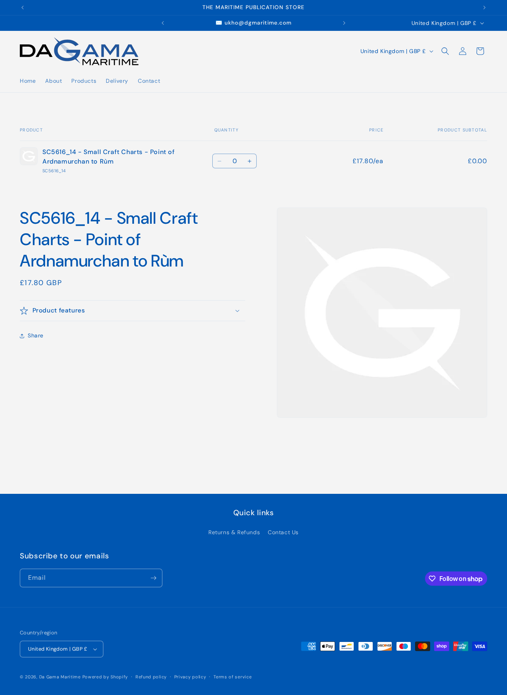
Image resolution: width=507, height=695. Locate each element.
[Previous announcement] (22, 7)
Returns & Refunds (234, 532)
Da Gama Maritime (60, 677)
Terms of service (232, 677)
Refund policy (151, 677)
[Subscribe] (153, 578)
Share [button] (36, 335)
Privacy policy (190, 677)
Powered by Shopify (105, 677)
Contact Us (283, 532)
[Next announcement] (484, 7)
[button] (445, 51)
